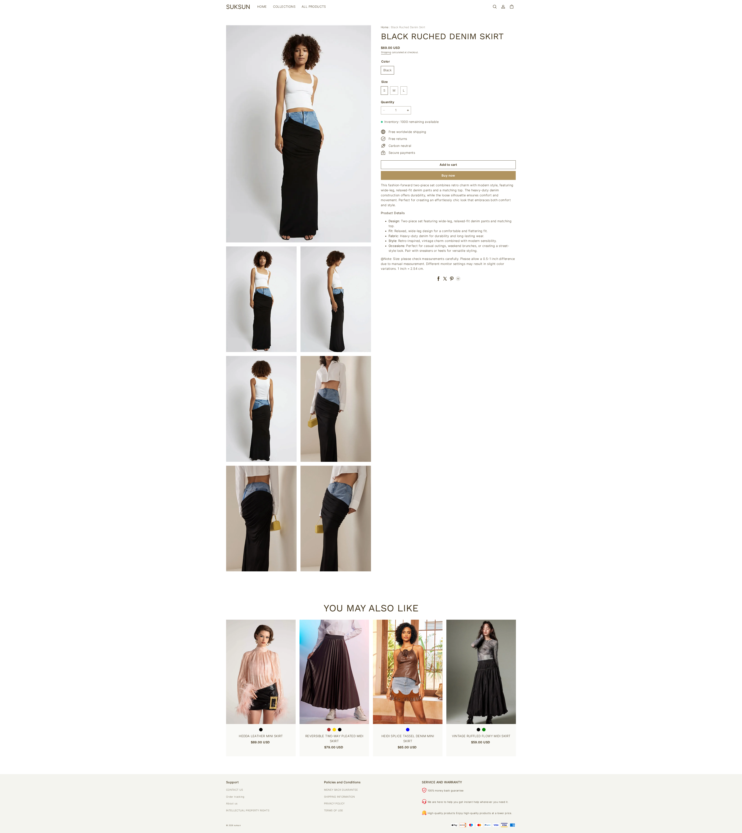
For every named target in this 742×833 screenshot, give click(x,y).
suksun (237, 825)
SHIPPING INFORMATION (339, 796)
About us (232, 803)
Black (387, 70)
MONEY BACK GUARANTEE (341, 789)
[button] (494, 7)
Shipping (386, 52)
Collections (284, 7)
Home (262, 7)
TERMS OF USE (333, 810)
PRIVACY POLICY (334, 803)
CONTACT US (234, 789)
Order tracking (235, 796)
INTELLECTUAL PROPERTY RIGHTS (247, 810)
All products (314, 7)
